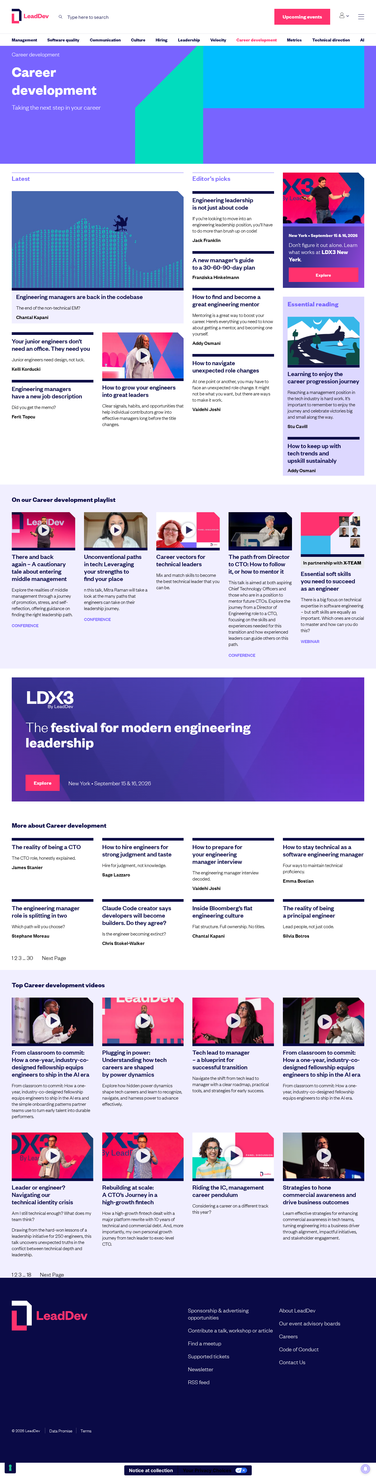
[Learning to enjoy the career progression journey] (324, 341)
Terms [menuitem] (85, 1430)
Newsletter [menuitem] (200, 1368)
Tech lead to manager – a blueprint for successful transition (221, 1059)
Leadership (189, 39)
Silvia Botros (296, 935)
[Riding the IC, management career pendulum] (233, 1155)
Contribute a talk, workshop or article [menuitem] (230, 1330)
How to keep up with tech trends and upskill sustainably (314, 452)
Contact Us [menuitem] (292, 1361)
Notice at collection (151, 1470)
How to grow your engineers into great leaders (139, 390)
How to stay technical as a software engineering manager (323, 850)
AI (362, 39)
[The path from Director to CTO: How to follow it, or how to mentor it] (260, 530)
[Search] (61, 17)
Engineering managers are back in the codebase (79, 296)
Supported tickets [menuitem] (208, 1356)
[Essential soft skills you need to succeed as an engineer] (332, 533)
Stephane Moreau (30, 935)
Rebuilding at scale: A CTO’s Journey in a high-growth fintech (129, 1194)
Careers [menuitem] (288, 1336)
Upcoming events (302, 16)
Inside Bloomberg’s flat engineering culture (222, 911)
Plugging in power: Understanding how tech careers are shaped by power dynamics (134, 1063)
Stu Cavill (298, 426)
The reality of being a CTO (46, 846)
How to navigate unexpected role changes (225, 366)
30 (30, 957)
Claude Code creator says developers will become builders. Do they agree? (136, 914)
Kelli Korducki (26, 368)
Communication (105, 39)
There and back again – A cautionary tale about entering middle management (39, 567)
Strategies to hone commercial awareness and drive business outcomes (319, 1194)
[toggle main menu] (361, 16)
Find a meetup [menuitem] (204, 1343)
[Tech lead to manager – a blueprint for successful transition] (233, 1020)
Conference (25, 625)
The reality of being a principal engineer (309, 911)
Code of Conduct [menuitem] (299, 1348)
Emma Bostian (298, 880)
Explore (323, 275)
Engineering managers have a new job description (47, 392)
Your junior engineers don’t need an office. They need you (51, 344)
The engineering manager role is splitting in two (46, 911)
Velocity (218, 39)
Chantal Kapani (32, 317)
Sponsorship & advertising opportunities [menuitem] (218, 1314)
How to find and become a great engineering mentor (226, 300)
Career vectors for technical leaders (180, 560)
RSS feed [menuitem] (198, 1381)
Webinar (310, 641)
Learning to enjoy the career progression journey (323, 377)
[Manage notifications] (365, 1469)
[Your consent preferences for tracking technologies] (10, 1467)
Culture (138, 39)
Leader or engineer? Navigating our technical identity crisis (42, 1194)
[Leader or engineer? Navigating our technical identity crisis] (52, 1155)
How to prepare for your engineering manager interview (217, 853)
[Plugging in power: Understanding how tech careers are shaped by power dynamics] (143, 1020)
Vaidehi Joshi (206, 409)
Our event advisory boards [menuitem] (309, 1323)
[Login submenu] (344, 15)
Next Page (54, 957)
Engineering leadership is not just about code (222, 203)
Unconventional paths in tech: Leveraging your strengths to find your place (113, 567)
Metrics (294, 39)
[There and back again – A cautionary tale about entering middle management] (43, 530)
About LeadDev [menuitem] (297, 1310)
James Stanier (27, 867)
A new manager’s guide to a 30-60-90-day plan (223, 263)
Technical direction (331, 39)
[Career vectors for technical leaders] (188, 530)
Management (24, 39)
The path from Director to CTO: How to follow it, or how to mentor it (259, 563)
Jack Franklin (206, 240)
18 (29, 1274)
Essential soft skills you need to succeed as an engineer (328, 580)
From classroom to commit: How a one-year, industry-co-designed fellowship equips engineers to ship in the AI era (50, 1063)
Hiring (161, 39)
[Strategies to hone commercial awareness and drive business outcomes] (324, 1155)
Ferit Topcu (23, 416)
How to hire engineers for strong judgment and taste (137, 850)
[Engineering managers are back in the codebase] (98, 239)
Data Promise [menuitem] (60, 1430)
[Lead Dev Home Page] (50, 1346)
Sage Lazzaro (116, 874)
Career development (256, 39)
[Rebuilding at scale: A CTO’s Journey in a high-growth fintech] (143, 1155)
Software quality (63, 39)
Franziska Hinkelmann (215, 277)
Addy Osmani (206, 343)
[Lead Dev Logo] (31, 16)
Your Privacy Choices (207, 1470)
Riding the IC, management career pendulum (228, 1190)
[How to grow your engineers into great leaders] (143, 355)
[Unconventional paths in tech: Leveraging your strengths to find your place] (115, 530)
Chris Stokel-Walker (123, 943)
